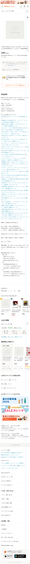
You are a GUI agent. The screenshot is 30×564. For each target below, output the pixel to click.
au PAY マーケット (5, 425)
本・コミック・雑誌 (15, 425)
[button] (28, 51)
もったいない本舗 (15, 433)
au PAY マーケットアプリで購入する (15, 85)
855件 (19, 328)
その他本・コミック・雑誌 (6, 427)
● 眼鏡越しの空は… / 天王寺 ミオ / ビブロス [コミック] (14, 162)
